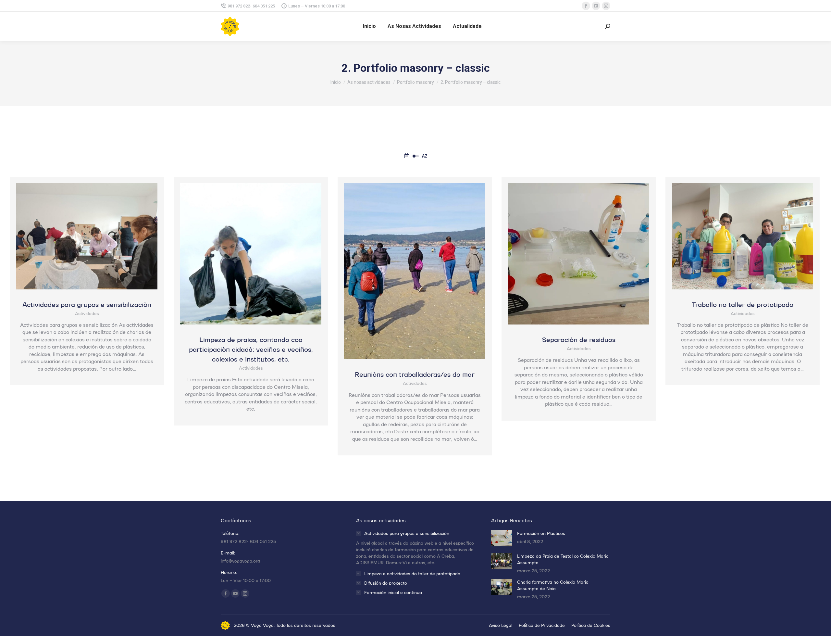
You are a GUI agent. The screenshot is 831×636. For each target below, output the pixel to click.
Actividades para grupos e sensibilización (86, 304)
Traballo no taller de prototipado (742, 304)
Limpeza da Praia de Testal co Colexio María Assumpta (563, 559)
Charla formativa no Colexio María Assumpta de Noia (553, 585)
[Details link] (96, 236)
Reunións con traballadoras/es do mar (415, 374)
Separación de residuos (578, 339)
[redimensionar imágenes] (501, 538)
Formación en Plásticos (541, 533)
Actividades (87, 313)
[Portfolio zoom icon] (78, 236)
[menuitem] (369, 26)
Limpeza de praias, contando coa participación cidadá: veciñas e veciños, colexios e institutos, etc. (251, 349)
